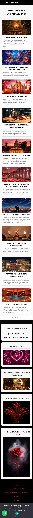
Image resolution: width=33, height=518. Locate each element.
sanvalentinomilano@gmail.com (17, 337)
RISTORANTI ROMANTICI (16, 489)
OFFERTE (16, 496)
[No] (15, 516)
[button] (4, 513)
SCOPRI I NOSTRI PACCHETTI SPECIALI (16, 492)
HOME (17, 485)
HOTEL (16, 500)
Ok (17, 513)
